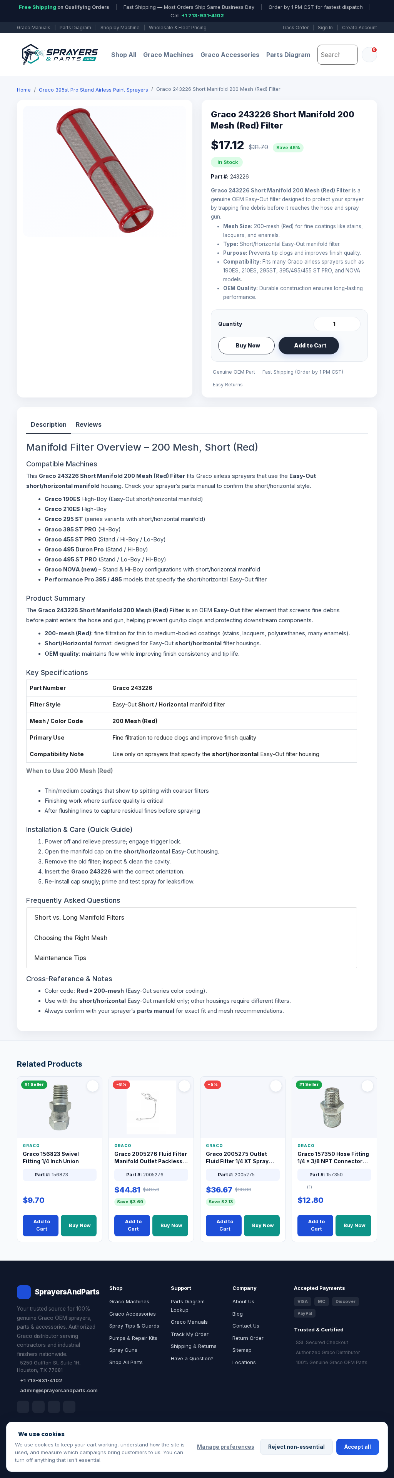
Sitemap (242, 1350)
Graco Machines (168, 54)
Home (24, 90)
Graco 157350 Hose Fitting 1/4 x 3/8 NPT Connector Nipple (333, 1158)
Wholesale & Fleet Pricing (178, 27)
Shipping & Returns (194, 1346)
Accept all (357, 1447)
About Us (243, 1301)
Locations (244, 1362)
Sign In (325, 27)
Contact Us (245, 1326)
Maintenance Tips (60, 958)
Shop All (123, 54)
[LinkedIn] (38, 1407)
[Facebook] (23, 1407)
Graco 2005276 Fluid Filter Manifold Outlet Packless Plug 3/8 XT (150, 1158)
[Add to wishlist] (352, 345)
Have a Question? (192, 1358)
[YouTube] (69, 1407)
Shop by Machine (120, 27)
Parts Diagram (75, 27)
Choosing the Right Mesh (70, 938)
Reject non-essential (296, 1447)
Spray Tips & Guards (134, 1326)
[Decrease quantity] (321, 324)
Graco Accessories (229, 54)
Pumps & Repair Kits (133, 1338)
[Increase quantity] (353, 324)
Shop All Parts (126, 1362)
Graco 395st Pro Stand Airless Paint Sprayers (93, 90)
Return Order (248, 1338)
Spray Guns (123, 1350)
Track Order (295, 27)
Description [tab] (49, 424)
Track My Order (190, 1334)
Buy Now (248, 345)
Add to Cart (310, 345)
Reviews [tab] (89, 424)
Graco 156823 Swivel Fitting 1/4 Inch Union (51, 1157)
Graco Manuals (33, 27)
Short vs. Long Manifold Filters (79, 917)
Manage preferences (225, 1447)
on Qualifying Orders (64, 7)
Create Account (359, 27)
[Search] (349, 54)
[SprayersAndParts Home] (59, 54)
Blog (237, 1314)
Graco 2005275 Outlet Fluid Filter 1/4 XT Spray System (237, 1158)
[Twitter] (54, 1407)
